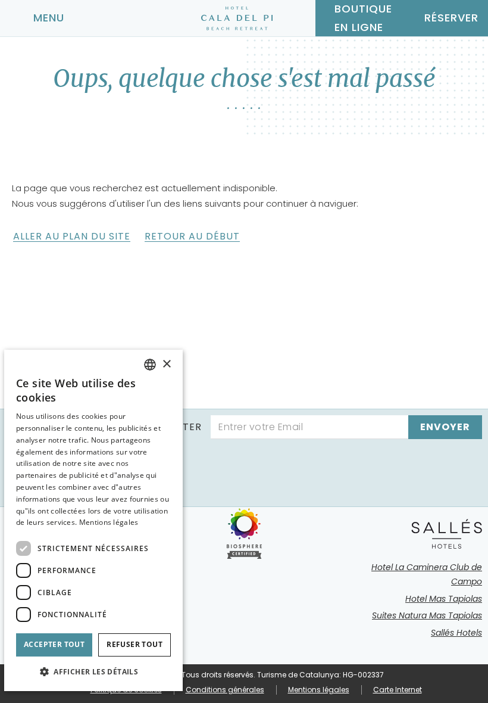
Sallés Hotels (456, 633)
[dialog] (93, 520)
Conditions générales (225, 690)
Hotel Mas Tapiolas (443, 599)
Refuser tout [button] (134, 644)
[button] (93, 671)
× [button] (166, 364)
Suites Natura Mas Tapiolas (427, 615)
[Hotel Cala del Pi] (237, 18)
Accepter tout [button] (54, 644)
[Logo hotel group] (446, 534)
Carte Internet (397, 690)
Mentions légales (318, 690)
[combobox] (150, 365)
